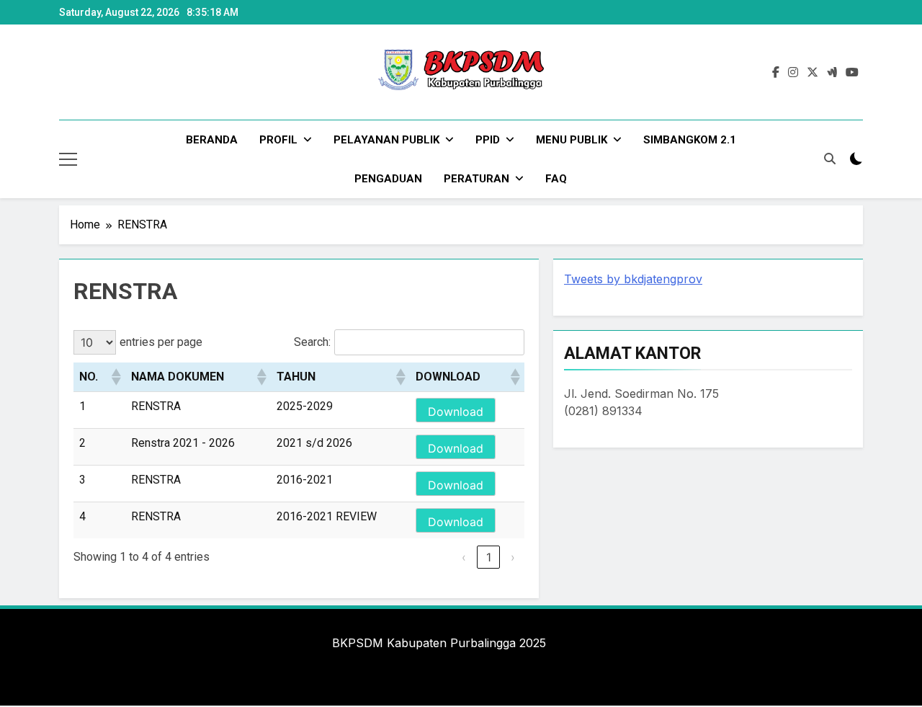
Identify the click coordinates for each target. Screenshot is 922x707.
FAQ (556, 178)
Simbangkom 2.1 (689, 139)
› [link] (513, 557)
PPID (487, 139)
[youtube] (852, 72)
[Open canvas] (68, 159)
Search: (312, 342)
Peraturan (476, 178)
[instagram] (793, 72)
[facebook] (776, 72)
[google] (832, 72)
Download (455, 411)
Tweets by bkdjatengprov (633, 279)
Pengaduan (388, 178)
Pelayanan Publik (386, 139)
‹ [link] (464, 557)
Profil (278, 139)
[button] (115, 377)
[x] (812, 72)
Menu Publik (571, 139)
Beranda (212, 139)
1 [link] (488, 557)
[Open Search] (830, 158)
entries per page (161, 342)
